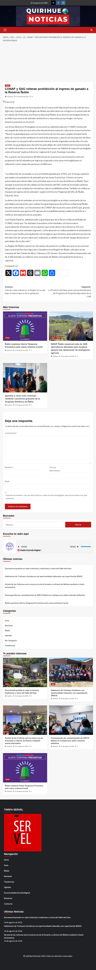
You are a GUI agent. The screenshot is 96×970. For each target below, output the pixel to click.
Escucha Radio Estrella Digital (17, 893)
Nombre (9, 467)
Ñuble (8, 85)
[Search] (91, 30)
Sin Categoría (11, 640)
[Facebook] (58, 3)
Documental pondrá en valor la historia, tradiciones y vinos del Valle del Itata (38, 568)
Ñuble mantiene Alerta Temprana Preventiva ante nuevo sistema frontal (36, 603)
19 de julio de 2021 (22, 97)
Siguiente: (69, 292)
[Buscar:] (35, 524)
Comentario (11, 433)
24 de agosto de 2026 (21, 696)
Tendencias (10, 645)
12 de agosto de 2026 (21, 405)
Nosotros (8, 898)
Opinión (8, 635)
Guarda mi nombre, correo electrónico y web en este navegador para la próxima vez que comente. (46, 497)
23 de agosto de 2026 (21, 350)
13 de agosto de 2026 (67, 356)
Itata (53, 338)
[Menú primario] (5, 30)
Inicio (6, 860)
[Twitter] (53, 3)
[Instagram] (63, 3)
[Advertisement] (48, 62)
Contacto (8, 904)
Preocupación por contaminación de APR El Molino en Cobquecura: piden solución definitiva (45, 595)
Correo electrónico (55, 469)
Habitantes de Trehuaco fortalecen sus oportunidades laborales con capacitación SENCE (44, 576)
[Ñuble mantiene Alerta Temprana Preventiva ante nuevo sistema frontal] (25, 326)
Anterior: (25, 290)
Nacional (8, 625)
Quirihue (10, 97)
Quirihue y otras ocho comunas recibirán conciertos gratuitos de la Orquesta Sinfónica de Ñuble (22, 399)
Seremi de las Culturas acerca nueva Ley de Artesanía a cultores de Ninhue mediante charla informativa (44, 585)
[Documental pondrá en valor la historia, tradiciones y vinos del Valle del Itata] (25, 672)
